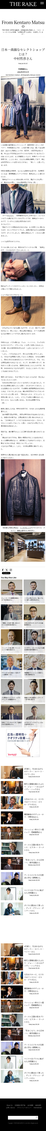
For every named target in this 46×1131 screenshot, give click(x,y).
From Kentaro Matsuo (23, 24)
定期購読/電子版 (20, 1105)
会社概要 (30, 1105)
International (38, 1107)
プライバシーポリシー (24, 1107)
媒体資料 (38, 1105)
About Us (10, 1105)
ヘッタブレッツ (25, 528)
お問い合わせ (10, 1107)
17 (19, 935)
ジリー (11, 215)
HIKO (19, 72)
